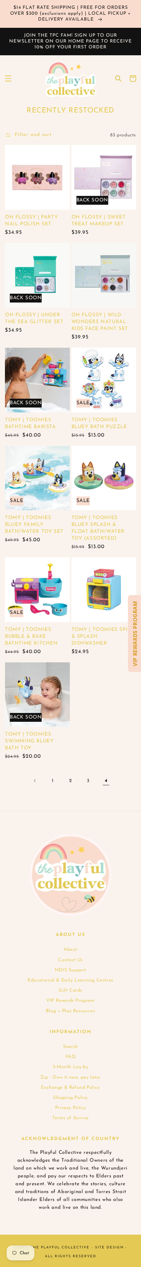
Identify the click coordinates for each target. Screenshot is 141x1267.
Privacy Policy (70, 1107)
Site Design (109, 1247)
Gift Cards (70, 990)
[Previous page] (35, 780)
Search (70, 1046)
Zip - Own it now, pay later (70, 1077)
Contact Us (70, 960)
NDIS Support (70, 970)
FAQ (71, 1056)
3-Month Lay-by (70, 1067)
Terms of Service (70, 1118)
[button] (8, 78)
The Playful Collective (60, 1247)
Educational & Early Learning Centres (70, 980)
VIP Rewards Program (70, 1000)
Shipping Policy (70, 1097)
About (70, 949)
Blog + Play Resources (70, 1011)
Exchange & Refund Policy (70, 1087)
